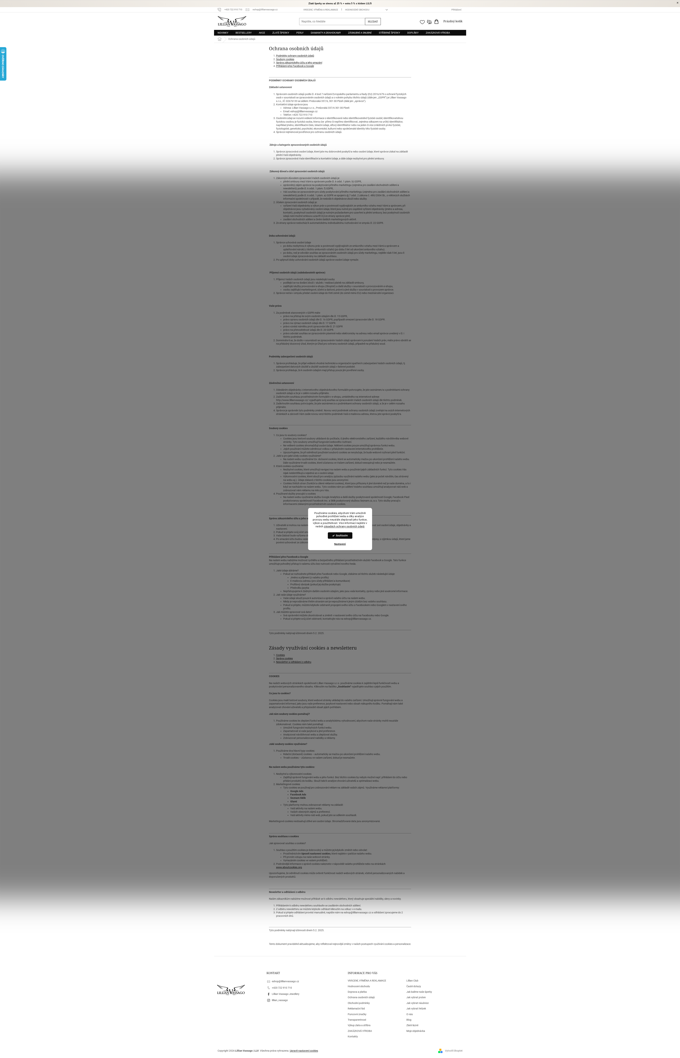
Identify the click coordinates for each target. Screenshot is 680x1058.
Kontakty (353, 1036)
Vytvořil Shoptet (454, 1050)
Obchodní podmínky (359, 1003)
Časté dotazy (413, 986)
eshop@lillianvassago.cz (285, 981)
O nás (409, 1014)
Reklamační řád (356, 1008)
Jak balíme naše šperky (419, 991)
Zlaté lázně (412, 1025)
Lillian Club (412, 980)
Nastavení (340, 544)
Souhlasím (342, 535)
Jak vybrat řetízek (416, 1008)
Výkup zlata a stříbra (359, 1025)
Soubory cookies (285, 59)
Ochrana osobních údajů (361, 997)
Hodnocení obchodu (357, 9)
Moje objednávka (415, 1031)
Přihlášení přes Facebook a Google (295, 66)
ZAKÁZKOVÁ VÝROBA (360, 1031)
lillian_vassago (280, 1000)
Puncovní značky (357, 1014)
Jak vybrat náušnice (417, 1003)
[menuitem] (223, 33)
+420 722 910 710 (282, 987)
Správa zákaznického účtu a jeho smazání (299, 62)
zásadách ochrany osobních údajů (344, 526)
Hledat (373, 21)
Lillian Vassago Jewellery (285, 994)
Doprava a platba (357, 991)
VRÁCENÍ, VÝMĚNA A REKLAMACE (320, 9)
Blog (408, 1019)
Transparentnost (357, 1019)
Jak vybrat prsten (416, 997)
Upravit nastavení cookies (304, 1050)
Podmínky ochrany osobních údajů (295, 55)
